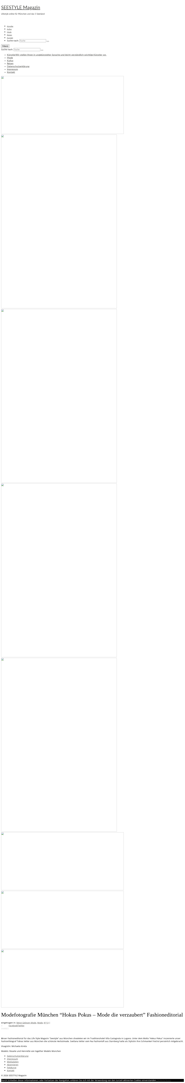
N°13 (46, 1022)
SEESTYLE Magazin (20, 7)
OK (158, 1080)
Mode (40, 1022)
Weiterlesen (165, 1080)
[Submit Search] (48, 41)
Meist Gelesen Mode (26, 1022)
